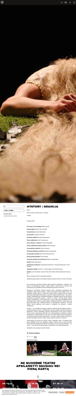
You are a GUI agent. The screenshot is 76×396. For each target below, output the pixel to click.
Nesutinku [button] (62, 392)
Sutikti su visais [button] (69, 392)
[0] (66, 2)
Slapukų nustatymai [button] (53, 392)
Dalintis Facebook (34, 333)
